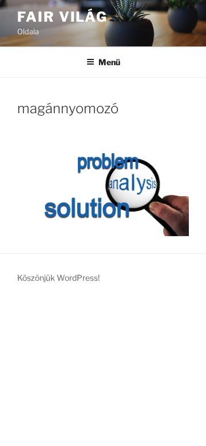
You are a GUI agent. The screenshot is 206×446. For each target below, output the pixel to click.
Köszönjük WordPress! (58, 277)
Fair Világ (62, 17)
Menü (109, 62)
